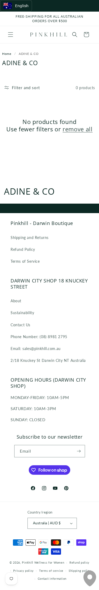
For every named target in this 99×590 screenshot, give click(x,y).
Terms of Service (25, 261)
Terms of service (51, 570)
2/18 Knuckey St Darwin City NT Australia (48, 360)
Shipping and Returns (30, 237)
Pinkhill (27, 562)
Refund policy (79, 562)
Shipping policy (80, 570)
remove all (78, 129)
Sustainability (22, 312)
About (16, 301)
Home (6, 54)
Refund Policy (23, 249)
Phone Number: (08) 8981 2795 (39, 336)
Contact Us (20, 325)
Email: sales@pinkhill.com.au (36, 348)
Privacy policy (23, 570)
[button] (10, 34)
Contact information (52, 578)
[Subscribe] (79, 451)
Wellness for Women (49, 562)
